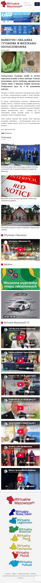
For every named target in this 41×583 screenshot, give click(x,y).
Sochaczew (8, 133)
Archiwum (8, 573)
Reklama (14, 573)
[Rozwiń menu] (37, 4)
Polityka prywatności (23, 573)
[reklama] (20, 305)
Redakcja (33, 573)
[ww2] (20, 279)
